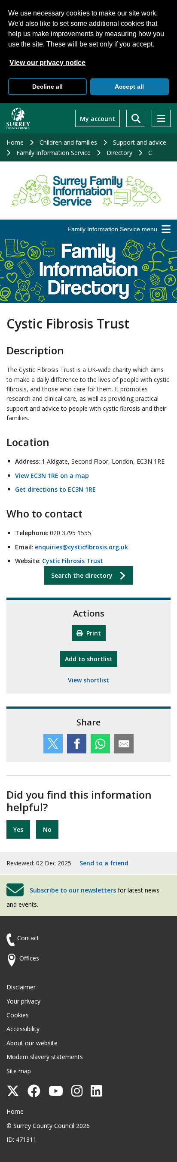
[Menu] (161, 118)
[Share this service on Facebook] (76, 743)
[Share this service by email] (124, 743)
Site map (18, 1071)
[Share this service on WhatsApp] (100, 743)
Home (15, 142)
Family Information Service (53, 153)
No (47, 829)
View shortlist (88, 680)
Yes (18, 829)
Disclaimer (21, 987)
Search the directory (82, 575)
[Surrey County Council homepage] (18, 118)
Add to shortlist (91, 658)
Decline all (47, 86)
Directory (119, 153)
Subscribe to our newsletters (73, 890)
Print (93, 633)
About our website (32, 1043)
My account (97, 119)
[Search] (135, 118)
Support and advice (139, 142)
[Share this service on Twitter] (53, 743)
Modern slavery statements (44, 1057)
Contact (28, 938)
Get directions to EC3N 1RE (55, 489)
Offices (29, 958)
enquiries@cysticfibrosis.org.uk (81, 547)
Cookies (17, 1015)
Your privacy (23, 1001)
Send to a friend (103, 863)
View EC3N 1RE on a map (52, 475)
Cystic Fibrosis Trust (72, 561)
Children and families (68, 142)
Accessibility (23, 1029)
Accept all (129, 86)
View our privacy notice (47, 62)
